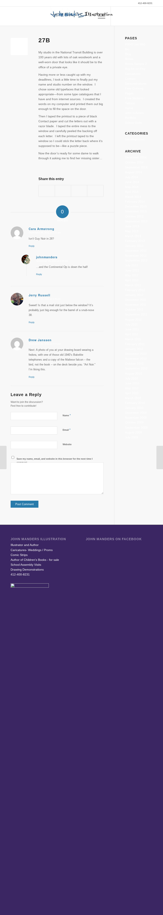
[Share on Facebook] (47, 190)
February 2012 (135, 290)
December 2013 (136, 206)
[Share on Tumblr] (79, 190)
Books (129, 59)
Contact (130, 78)
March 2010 (133, 398)
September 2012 (136, 260)
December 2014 (136, 157)
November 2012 (136, 255)
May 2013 (131, 231)
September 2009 (136, 427)
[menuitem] (89, 16)
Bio (127, 49)
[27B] (19, 46)
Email (66, 429)
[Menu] (99, 16)
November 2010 (136, 358)
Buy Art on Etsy (135, 68)
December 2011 (135, 299)
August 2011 (133, 319)
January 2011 (134, 349)
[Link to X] (124, 16)
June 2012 (132, 270)
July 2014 (131, 177)
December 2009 (136, 412)
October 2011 (134, 309)
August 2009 (133, 432)
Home (129, 108)
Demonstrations (135, 83)
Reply (32, 246)
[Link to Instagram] (149, 16)
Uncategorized (135, 139)
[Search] (89, 16)
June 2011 (132, 329)
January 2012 (134, 295)
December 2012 (136, 250)
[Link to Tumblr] (130, 16)
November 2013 (136, 211)
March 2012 (133, 285)
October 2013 (134, 216)
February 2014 (135, 201)
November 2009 (136, 417)
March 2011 (133, 339)
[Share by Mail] (95, 190)
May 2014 (131, 187)
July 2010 (131, 378)
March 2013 (133, 236)
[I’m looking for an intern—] (3, 457)
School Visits (133, 122)
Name (67, 415)
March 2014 (133, 196)
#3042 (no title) (135, 44)
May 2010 (131, 388)
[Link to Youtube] (143, 16)
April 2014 (132, 191)
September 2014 (136, 167)
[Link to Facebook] (117, 16)
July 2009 (131, 437)
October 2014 (134, 162)
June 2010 (132, 383)
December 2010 (136, 353)
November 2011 (135, 304)
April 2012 (132, 280)
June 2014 (132, 182)
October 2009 (134, 422)
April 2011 (131, 334)
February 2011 (135, 344)
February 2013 (135, 241)
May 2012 (131, 275)
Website (67, 444)
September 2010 (136, 368)
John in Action (134, 113)
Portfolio (130, 117)
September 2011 (136, 314)
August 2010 (133, 373)
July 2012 (131, 265)
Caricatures (133, 73)
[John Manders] (81, 16)
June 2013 (132, 226)
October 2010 (134, 363)
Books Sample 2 (136, 63)
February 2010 (135, 403)
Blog (128, 54)
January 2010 (134, 407)
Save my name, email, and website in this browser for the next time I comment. (55, 461)
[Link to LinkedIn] (136, 16)
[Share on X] (63, 190)
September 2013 (136, 221)
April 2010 (132, 393)
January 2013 (134, 245)
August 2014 (133, 172)
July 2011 (131, 324)
